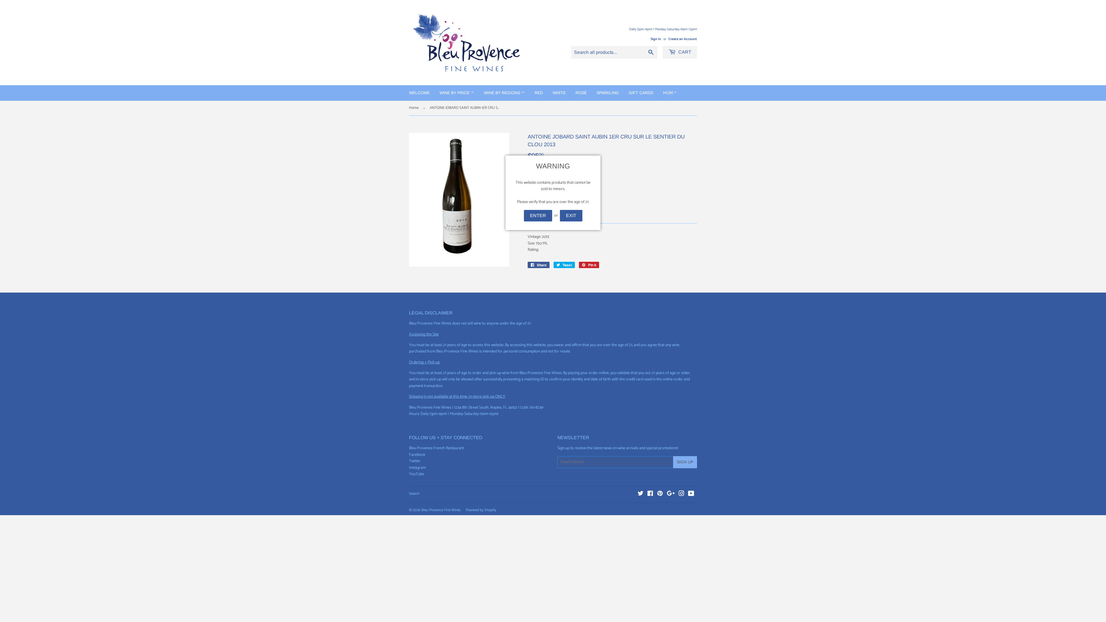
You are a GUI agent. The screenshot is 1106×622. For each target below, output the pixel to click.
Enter (538, 215)
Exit (571, 215)
